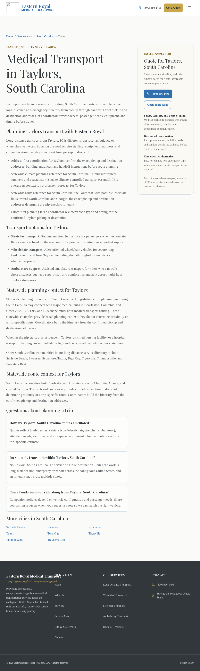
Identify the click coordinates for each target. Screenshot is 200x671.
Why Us (59, 595)
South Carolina (45, 36)
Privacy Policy (187, 662)
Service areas (24, 36)
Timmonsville (14, 539)
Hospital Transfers (113, 626)
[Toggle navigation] (189, 8)
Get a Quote (173, 7)
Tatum (10, 533)
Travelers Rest (56, 539)
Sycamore (94, 527)
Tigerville (94, 533)
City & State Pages (65, 626)
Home (9, 36)
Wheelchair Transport (115, 595)
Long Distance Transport (117, 584)
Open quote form (157, 104)
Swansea (52, 527)
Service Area (62, 616)
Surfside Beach (15, 527)
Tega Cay (53, 533)
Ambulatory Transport (115, 616)
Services (59, 605)
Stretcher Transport (114, 605)
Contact (59, 637)
